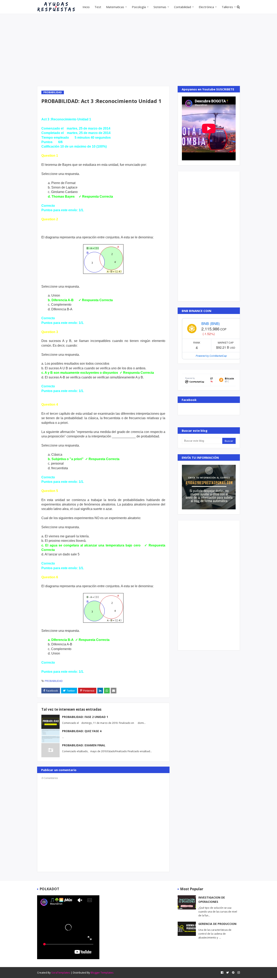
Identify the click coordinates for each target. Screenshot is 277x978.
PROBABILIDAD (54, 681)
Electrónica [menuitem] (206, 7)
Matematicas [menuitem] (115, 7)
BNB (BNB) (210, 323)
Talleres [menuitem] (227, 7)
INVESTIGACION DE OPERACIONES (211, 900)
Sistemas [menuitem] (160, 7)
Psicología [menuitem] (139, 7)
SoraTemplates (60, 972)
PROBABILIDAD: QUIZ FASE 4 (81, 731)
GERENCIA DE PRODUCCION (217, 924)
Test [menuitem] (97, 7)
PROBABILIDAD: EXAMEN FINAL (83, 745)
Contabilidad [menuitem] (182, 7)
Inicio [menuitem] (86, 7)
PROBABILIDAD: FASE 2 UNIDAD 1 (85, 717)
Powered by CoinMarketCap (211, 355)
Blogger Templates (102, 972)
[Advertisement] (138, 49)
